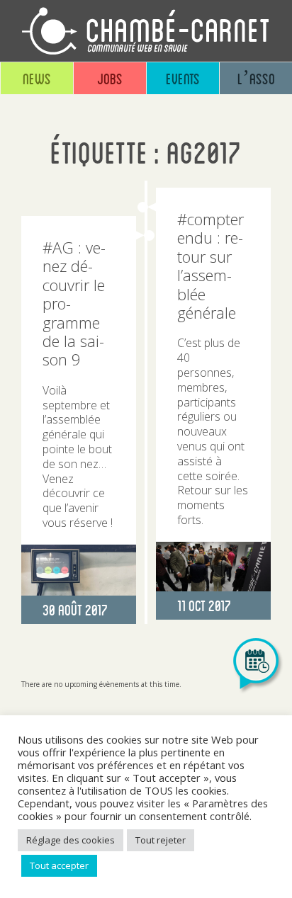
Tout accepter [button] (59, 865)
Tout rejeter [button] (160, 840)
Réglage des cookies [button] (70, 840)
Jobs (110, 78)
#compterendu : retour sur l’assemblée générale (210, 265)
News (37, 78)
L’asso (256, 78)
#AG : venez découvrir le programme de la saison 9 (74, 303)
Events (183, 78)
